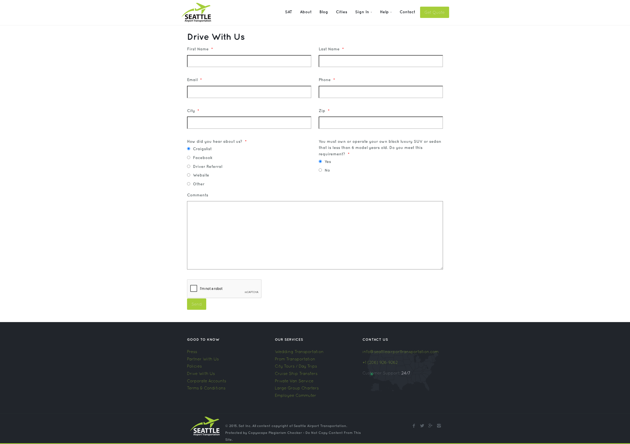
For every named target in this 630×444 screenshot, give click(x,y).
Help (384, 12)
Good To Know (203, 339)
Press (192, 351)
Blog (323, 12)
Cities (341, 12)
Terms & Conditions (206, 388)
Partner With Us (203, 359)
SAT (288, 12)
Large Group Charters (297, 388)
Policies (194, 366)
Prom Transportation (295, 359)
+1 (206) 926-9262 (380, 362)
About (306, 12)
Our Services (289, 339)
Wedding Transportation (299, 351)
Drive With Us (201, 373)
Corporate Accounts (206, 381)
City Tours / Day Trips (296, 366)
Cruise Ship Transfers (296, 373)
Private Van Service (294, 381)
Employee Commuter (295, 395)
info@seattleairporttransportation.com (400, 351)
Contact (407, 12)
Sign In (362, 12)
